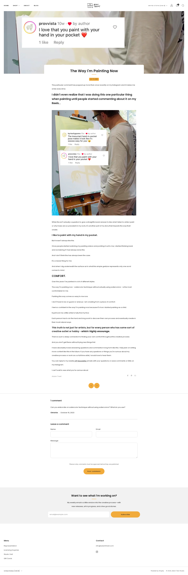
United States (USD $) (156, 5)
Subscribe (125, 514)
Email (98, 429)
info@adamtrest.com (105, 546)
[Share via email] (135, 375)
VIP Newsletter (80, 361)
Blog (36, 5)
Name (53, 429)
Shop (15, 5)
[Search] (183, 5)
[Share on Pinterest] (131, 375)
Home (6, 5)
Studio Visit (8, 554)
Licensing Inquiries (11, 550)
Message (54, 440)
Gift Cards (8, 558)
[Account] (171, 5)
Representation (10, 546)
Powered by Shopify (157, 571)
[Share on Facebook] (128, 375)
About (27, 5)
